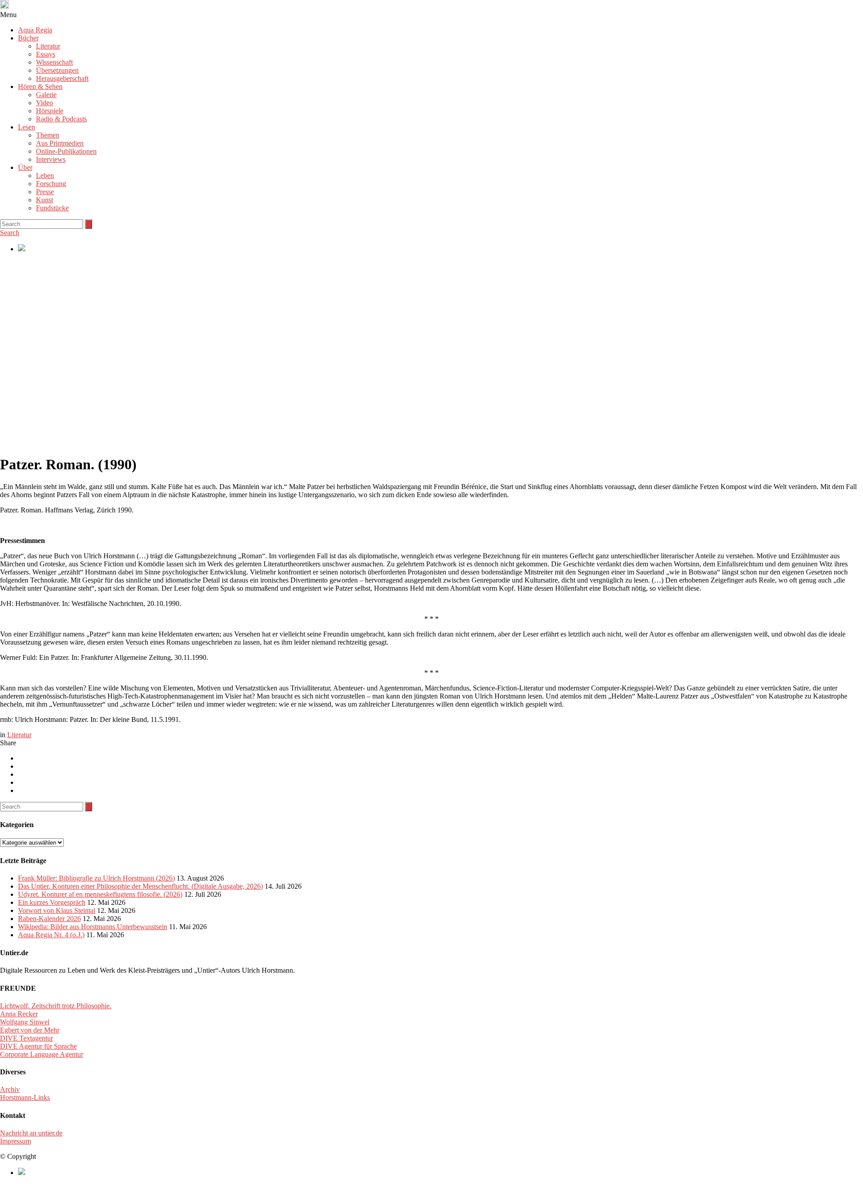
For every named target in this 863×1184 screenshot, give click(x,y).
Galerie (46, 94)
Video (44, 103)
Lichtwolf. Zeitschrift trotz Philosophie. (55, 1006)
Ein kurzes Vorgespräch (51, 902)
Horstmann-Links (25, 1097)
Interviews (51, 159)
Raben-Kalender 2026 (49, 918)
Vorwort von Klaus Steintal (56, 910)
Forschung (51, 183)
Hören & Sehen (40, 86)
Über (25, 167)
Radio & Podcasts (61, 119)
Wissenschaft (54, 62)
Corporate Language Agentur (41, 1054)
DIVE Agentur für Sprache (38, 1046)
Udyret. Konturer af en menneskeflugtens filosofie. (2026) (100, 894)
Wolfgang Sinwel (24, 1022)
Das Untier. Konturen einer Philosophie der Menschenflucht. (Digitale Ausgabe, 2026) (140, 886)
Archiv (10, 1089)
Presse (45, 192)
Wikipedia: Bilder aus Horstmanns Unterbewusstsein (92, 926)
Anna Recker (19, 1014)
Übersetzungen (57, 70)
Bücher (28, 38)
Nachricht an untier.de (31, 1133)
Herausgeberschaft (62, 78)
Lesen (26, 127)
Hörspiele (49, 111)
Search (9, 232)
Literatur (48, 46)
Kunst (44, 200)
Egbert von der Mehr (29, 1030)
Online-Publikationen (66, 151)
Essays (45, 54)
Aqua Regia (35, 30)
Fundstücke (52, 208)
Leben (45, 175)
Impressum (15, 1141)
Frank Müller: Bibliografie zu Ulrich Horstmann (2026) (96, 878)
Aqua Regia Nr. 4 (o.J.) (51, 935)
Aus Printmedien (60, 143)
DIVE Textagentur (26, 1038)
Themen (47, 135)
